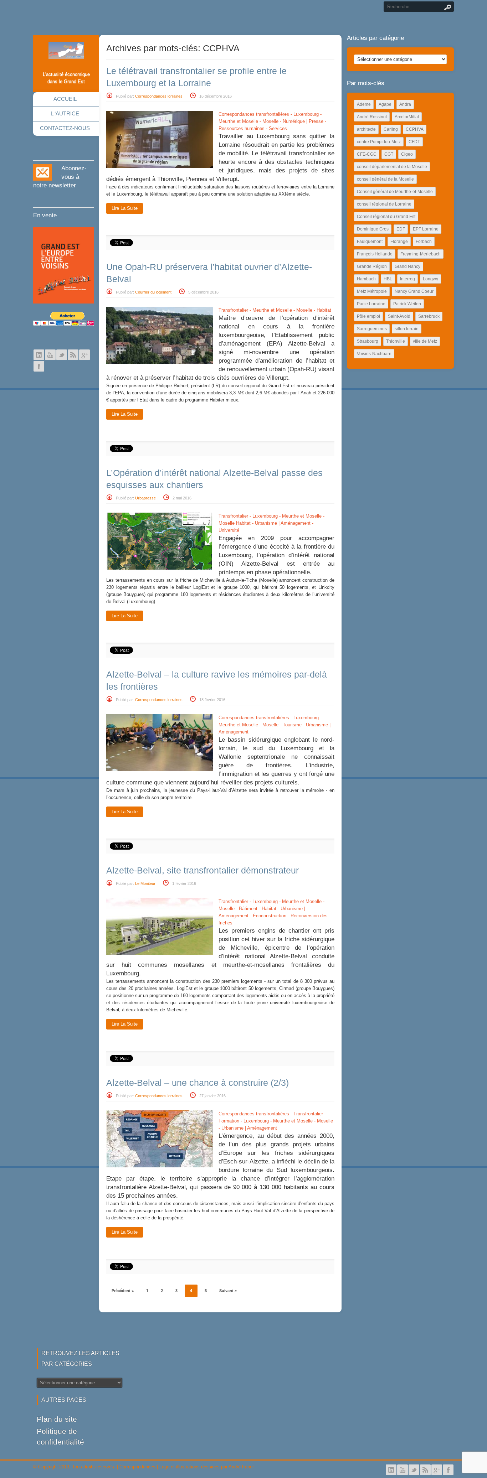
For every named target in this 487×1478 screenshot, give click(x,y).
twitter (61, 354)
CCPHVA (415, 129)
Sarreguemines (372, 328)
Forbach (424, 241)
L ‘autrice (65, 113)
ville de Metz (425, 341)
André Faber (241, 1466)
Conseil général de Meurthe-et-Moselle (395, 191)
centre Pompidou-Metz (379, 141)
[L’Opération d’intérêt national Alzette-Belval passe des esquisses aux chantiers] (159, 568)
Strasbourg (367, 341)
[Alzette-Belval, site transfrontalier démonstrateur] (159, 953)
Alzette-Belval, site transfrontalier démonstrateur (202, 870)
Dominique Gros (373, 229)
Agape (385, 104)
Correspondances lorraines (159, 96)
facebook (39, 366)
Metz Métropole (372, 291)
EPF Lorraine (426, 229)
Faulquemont (370, 241)
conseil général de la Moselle (385, 179)
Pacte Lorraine (371, 303)
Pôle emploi (368, 316)
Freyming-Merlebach (420, 253)
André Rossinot (372, 116)
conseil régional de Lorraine (384, 204)
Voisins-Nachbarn (374, 353)
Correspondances (137, 1466)
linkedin (39, 354)
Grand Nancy (407, 266)
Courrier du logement (153, 292)
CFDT (414, 141)
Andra (405, 104)
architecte (366, 129)
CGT (388, 154)
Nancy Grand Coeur (414, 291)
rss (73, 354)
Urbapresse (145, 498)
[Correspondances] (66, 53)
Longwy (430, 278)
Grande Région (372, 266)
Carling (391, 129)
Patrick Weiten (407, 303)
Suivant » (228, 1290)
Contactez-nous (65, 128)
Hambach (366, 278)
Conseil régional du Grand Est (386, 216)
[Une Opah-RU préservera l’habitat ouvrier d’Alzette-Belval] (159, 362)
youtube (50, 354)
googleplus (84, 354)
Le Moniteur (145, 883)
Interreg (407, 278)
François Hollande (375, 253)
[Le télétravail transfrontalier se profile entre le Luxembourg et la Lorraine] (159, 166)
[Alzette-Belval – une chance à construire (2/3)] (159, 1165)
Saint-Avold (399, 316)
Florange (399, 241)
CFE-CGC (366, 154)
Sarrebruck (429, 316)
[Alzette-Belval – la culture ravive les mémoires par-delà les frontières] (159, 769)
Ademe (364, 104)
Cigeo (407, 154)
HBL (388, 278)
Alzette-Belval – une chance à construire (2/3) (197, 1083)
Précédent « (123, 1290)
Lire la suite (125, 208)
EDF (400, 229)
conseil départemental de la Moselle (392, 166)
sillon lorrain (407, 328)
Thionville (395, 341)
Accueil (65, 99)
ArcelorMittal (407, 116)
